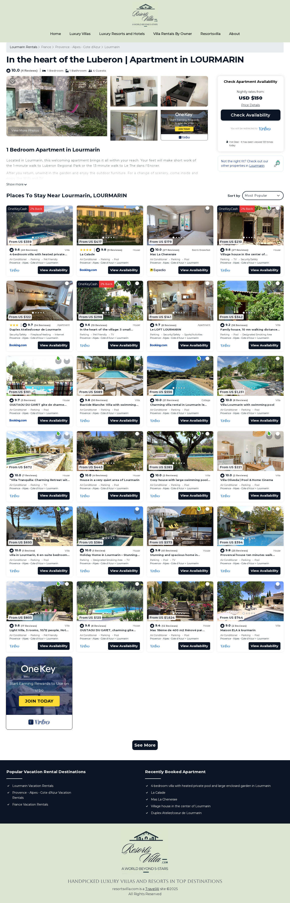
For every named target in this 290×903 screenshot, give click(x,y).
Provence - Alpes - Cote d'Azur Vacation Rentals (41, 795)
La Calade (87, 254)
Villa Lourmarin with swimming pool (247, 404)
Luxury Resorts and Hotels (122, 34)
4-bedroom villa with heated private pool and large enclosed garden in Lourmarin (211, 786)
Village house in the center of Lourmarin (181, 806)
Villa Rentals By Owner (172, 34)
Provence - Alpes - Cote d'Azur (77, 47)
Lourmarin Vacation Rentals (32, 786)
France (46, 47)
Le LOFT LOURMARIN (165, 329)
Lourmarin (112, 47)
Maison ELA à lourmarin (237, 630)
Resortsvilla (210, 34)
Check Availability (250, 115)
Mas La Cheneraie (163, 254)
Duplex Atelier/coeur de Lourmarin (35, 329)
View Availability (54, 270)
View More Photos (25, 130)
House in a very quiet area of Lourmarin (109, 480)
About (234, 34)
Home (55, 34)
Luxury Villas (80, 34)
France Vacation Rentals (30, 804)
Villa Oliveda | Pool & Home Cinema (246, 480)
